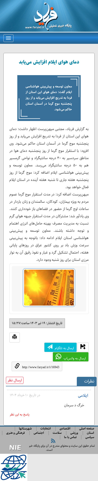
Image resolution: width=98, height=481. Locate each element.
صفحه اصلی (86, 428)
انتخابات (45, 428)
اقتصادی (64, 428)
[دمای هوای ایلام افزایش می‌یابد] (49, 289)
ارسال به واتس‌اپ (75, 358)
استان (90, 433)
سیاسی (89, 437)
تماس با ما (70, 437)
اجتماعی (39, 433)
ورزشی (74, 433)
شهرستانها (25, 428)
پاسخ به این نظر (19, 414)
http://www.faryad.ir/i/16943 (40, 367)
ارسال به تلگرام (64, 348)
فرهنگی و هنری (15, 433)
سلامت (57, 433)
